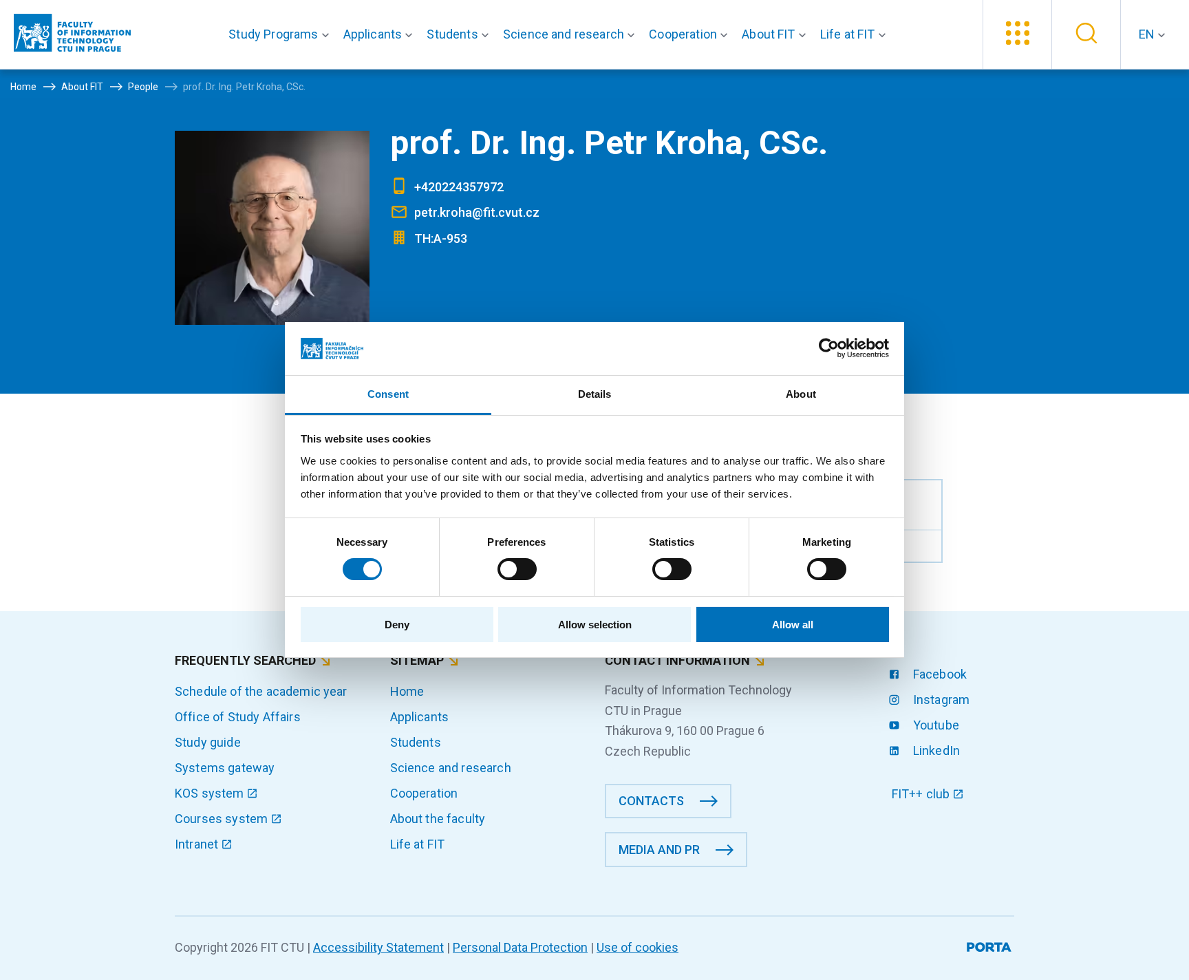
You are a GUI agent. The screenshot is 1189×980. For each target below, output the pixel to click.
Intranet (198, 844)
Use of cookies (637, 947)
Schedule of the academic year (261, 691)
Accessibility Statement (378, 947)
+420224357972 (459, 187)
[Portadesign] (990, 944)
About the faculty (438, 818)
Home (407, 691)
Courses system (222, 818)
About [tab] (801, 394)
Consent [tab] (388, 394)
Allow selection (595, 624)
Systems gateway (225, 767)
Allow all (792, 624)
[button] (281, 34)
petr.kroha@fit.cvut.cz (476, 212)
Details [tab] (595, 394)
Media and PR (659, 849)
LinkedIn (935, 750)
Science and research (450, 767)
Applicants (419, 717)
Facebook (938, 674)
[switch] (517, 569)
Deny (397, 624)
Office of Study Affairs (238, 717)
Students (415, 742)
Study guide (208, 742)
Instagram (940, 699)
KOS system (211, 793)
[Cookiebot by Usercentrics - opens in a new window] (829, 348)
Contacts (651, 800)
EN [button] (1148, 34)
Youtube (934, 725)
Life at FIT (417, 844)
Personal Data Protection (520, 947)
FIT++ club (922, 794)
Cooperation (424, 793)
